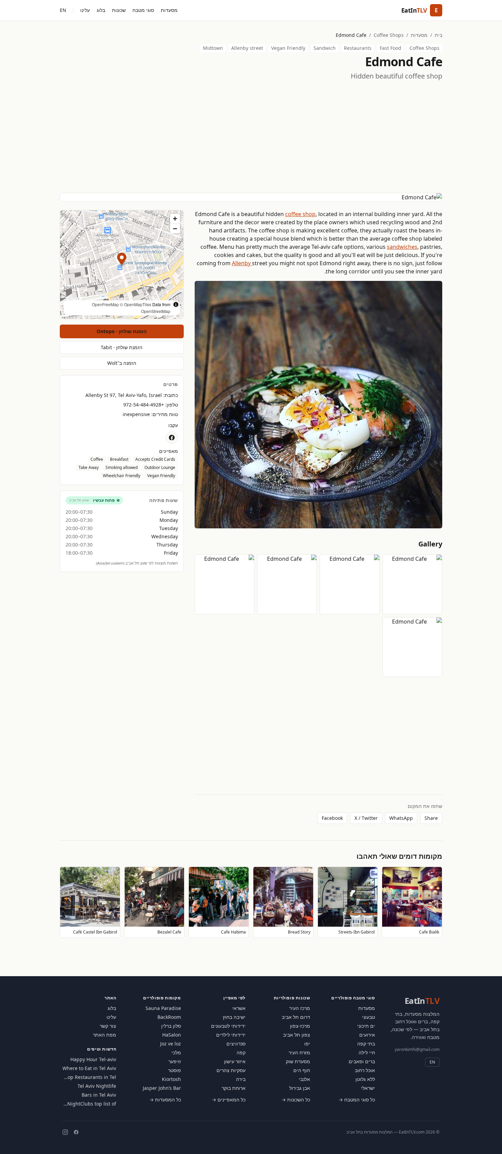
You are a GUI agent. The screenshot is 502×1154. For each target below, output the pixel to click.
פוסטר (174, 1070)
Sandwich (324, 48)
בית (438, 35)
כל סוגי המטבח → (356, 1099)
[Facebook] (76, 1132)
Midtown (213, 48)
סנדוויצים (236, 1043)
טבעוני (368, 1017)
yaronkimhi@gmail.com (417, 1049)
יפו (307, 1043)
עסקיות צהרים (231, 1070)
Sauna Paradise (163, 1008)
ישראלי (368, 1088)
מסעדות (169, 10)
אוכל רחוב (365, 1070)
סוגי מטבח (143, 10)
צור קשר (108, 1026)
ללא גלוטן (365, 1079)
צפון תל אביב (296, 1034)
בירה (241, 1079)
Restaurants (358, 48)
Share (431, 818)
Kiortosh (171, 1079)
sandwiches (402, 247)
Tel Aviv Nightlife (97, 1086)
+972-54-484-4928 (143, 404)
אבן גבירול (299, 1088)
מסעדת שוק (298, 1061)
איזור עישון (235, 1061)
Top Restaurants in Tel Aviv (90, 1077)
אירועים (367, 1034)
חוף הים (301, 1070)
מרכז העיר (299, 1008)
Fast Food (390, 48)
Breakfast (119, 459)
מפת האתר (104, 1034)
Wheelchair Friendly (121, 476)
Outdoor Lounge (159, 467)
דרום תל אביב (296, 1017)
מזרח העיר (299, 1052)
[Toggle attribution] (176, 304)
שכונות (119, 10)
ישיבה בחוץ (234, 1017)
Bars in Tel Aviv (99, 1095)
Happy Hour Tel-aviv (93, 1059)
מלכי (176, 1052)
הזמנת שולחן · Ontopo (122, 331)
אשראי (239, 1008)
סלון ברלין (171, 1026)
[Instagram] (65, 1132)
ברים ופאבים (362, 1061)
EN (63, 10)
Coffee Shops (389, 35)
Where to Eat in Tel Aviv (89, 1068)
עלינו (85, 10)
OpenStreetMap (155, 311)
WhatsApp (401, 818)
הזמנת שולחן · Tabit (121, 347)
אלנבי (304, 1079)
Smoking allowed (122, 467)
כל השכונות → (295, 1099)
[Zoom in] (175, 219)
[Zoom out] (175, 228)
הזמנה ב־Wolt (121, 363)
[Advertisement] (251, 137)
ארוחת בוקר (234, 1088)
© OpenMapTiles (135, 304)
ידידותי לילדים (231, 1034)
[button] (121, 260)
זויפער (174, 1061)
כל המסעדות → (165, 1099)
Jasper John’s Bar (162, 1088)
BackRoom (169, 1017)
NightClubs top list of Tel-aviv (91, 1103)
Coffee (96, 459)
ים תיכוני (366, 1026)
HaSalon (171, 1034)
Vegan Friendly (288, 48)
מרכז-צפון (300, 1026)
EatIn (422, 1000)
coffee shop (300, 214)
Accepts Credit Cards (155, 459)
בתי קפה (366, 1043)
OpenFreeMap (105, 304)
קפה (241, 1052)
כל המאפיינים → (229, 1099)
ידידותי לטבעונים (228, 1026)
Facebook (332, 818)
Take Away (89, 467)
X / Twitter (366, 818)
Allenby (242, 263)
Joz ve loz (170, 1043)
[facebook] (172, 437)
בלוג (101, 10)
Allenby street (247, 48)
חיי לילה (367, 1052)
